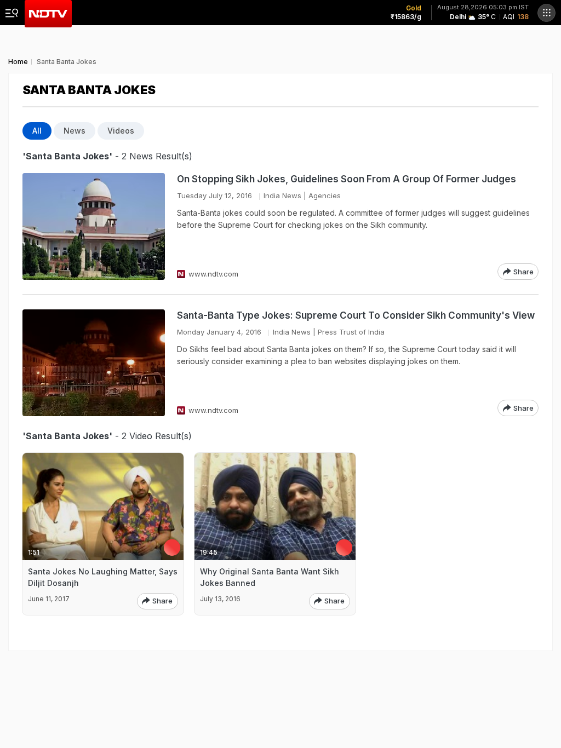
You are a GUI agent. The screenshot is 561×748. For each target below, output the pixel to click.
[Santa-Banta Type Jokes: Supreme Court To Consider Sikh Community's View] (93, 362)
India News (282, 195)
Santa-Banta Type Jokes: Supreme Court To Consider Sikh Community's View (356, 315)
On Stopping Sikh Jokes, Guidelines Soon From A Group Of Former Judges (346, 179)
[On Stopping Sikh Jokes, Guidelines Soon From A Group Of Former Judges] (93, 226)
